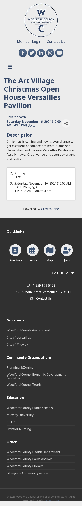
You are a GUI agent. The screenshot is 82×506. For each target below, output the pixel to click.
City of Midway (17, 344)
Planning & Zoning (20, 367)
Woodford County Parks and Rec (29, 459)
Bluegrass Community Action (27, 473)
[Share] (66, 123)
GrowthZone (50, 209)
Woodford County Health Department (33, 452)
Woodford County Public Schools (30, 408)
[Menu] (10, 67)
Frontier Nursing (19, 429)
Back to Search (16, 117)
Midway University (20, 415)
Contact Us (56, 41)
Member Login (29, 41)
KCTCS (11, 422)
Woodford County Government (28, 330)
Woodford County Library (25, 466)
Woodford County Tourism (25, 384)
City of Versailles (19, 337)
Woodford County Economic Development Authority (36, 376)
